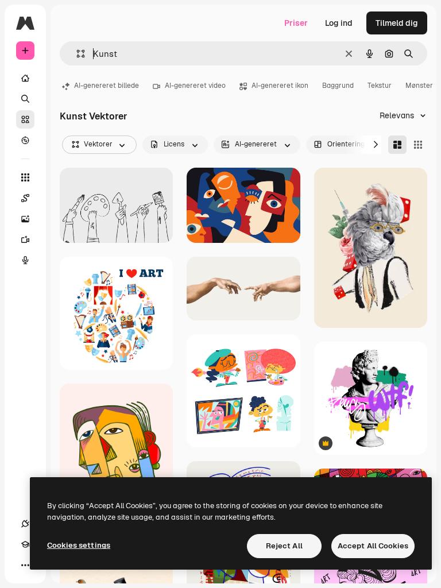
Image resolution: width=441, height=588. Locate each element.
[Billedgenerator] (25, 219)
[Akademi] (25, 544)
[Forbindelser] (25, 523)
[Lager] (25, 119)
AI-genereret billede (106, 85)
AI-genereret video (195, 85)
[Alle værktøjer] (25, 177)
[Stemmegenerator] (25, 260)
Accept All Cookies (373, 546)
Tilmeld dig (397, 23)
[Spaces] (25, 198)
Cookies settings (78, 545)
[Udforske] (25, 140)
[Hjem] (25, 78)
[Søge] (25, 99)
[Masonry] (397, 145)
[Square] (418, 145)
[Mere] (25, 565)
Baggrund (338, 85)
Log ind (339, 23)
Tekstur (380, 85)
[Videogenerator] (25, 239)
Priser (296, 23)
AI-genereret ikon (280, 85)
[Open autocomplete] (76, 53)
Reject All (284, 546)
